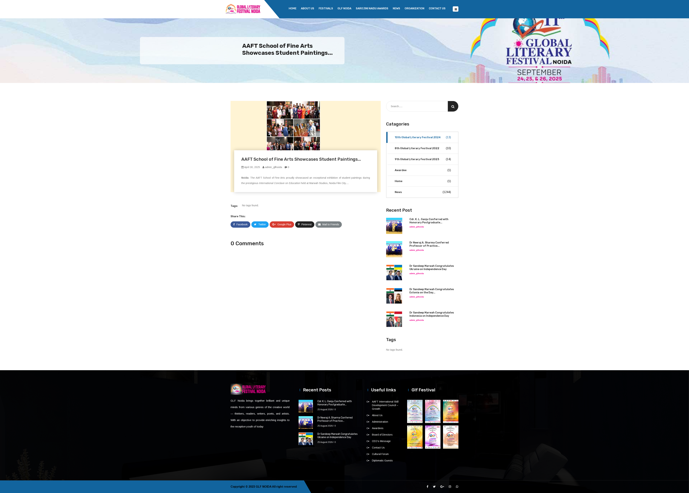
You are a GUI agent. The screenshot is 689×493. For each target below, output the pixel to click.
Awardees (377, 428)
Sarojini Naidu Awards (372, 8)
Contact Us (437, 8)
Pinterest (306, 224)
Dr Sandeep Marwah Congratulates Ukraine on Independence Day (431, 267)
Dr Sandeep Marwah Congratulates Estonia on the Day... (431, 291)
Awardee (423, 170)
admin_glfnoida (273, 167)
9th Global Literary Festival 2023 (423, 159)
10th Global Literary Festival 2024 (423, 137)
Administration (380, 421)
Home (292, 8)
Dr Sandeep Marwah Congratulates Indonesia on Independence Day (431, 314)
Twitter (262, 224)
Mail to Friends (330, 224)
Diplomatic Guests (382, 460)
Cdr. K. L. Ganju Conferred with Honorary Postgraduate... (428, 221)
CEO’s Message (381, 441)
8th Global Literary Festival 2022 (423, 148)
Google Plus (284, 224)
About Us (307, 8)
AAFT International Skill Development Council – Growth (385, 405)
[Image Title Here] (415, 411)
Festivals (326, 8)
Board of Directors (382, 434)
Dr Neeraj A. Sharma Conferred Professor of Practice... (429, 244)
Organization (414, 8)
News (396, 8)
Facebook (242, 224)
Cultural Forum (380, 454)
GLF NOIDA (344, 8)
